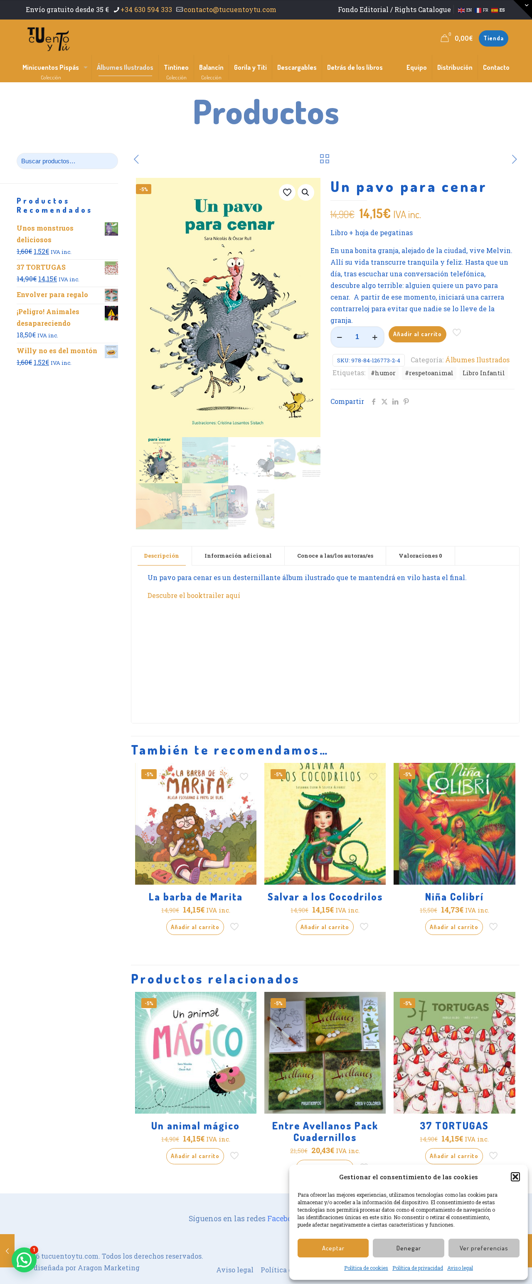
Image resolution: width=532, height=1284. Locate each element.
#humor (383, 373)
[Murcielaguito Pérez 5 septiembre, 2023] (7, 1250)
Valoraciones (420, 555)
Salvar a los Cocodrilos (325, 896)
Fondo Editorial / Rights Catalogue (394, 9)
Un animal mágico (195, 1125)
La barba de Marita (196, 896)
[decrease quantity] (339, 337)
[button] (515, 1177)
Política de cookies (366, 1267)
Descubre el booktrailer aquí (194, 595)
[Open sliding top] (522, 9)
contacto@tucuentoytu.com (230, 9)
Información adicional (238, 555)
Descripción (161, 555)
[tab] (161, 555)
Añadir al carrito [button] (195, 926)
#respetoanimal (429, 373)
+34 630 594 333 (146, 9)
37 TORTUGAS (454, 1125)
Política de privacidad (417, 1267)
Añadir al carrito (417, 333)
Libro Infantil (484, 373)
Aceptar (333, 1248)
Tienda (493, 38)
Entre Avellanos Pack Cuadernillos (325, 1131)
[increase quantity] (375, 337)
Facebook (284, 1218)
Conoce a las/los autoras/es (335, 555)
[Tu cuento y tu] (48, 38)
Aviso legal (460, 1267)
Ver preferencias (484, 1248)
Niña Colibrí (454, 896)
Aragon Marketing (109, 1267)
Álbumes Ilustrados (477, 359)
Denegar (409, 1248)
